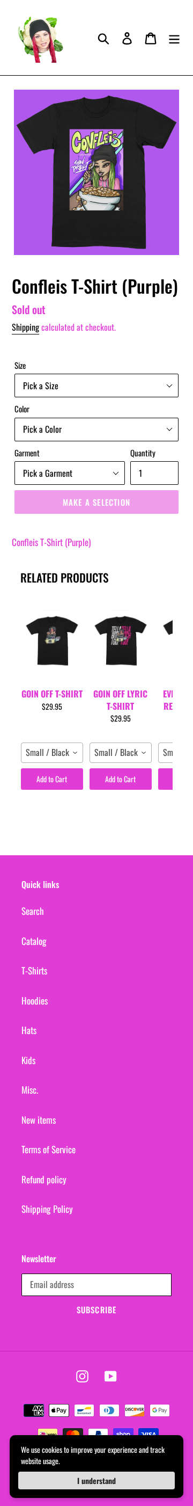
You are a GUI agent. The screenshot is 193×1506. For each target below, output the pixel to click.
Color (21, 408)
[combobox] (52, 753)
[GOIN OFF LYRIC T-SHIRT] (121, 640)
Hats (28, 1030)
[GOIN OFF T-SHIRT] (52, 640)
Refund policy (43, 1179)
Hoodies (34, 1000)
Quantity (142, 453)
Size (20, 365)
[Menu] (174, 37)
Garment (27, 453)
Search (32, 911)
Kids (28, 1060)
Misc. (29, 1089)
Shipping (25, 327)
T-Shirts (34, 970)
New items (38, 1119)
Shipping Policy (47, 1209)
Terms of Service (48, 1149)
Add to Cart (51, 778)
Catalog (34, 941)
